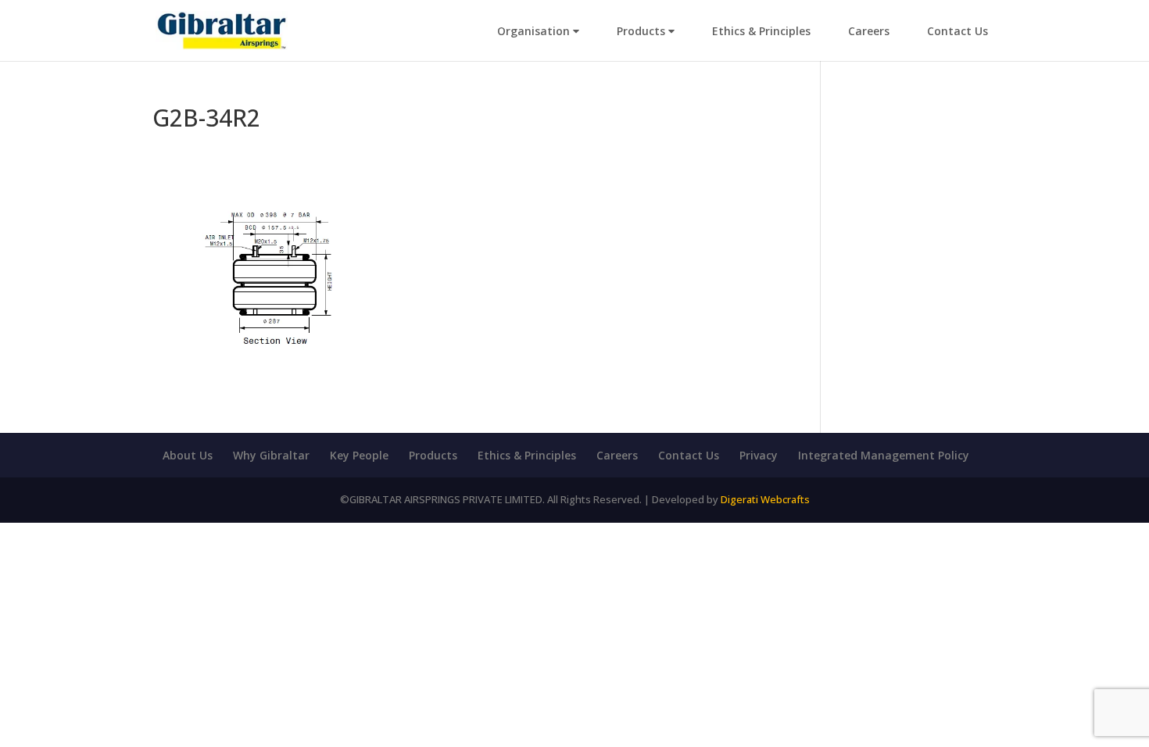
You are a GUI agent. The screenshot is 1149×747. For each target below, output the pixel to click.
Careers (868, 30)
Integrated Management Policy (883, 455)
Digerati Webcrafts (765, 499)
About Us (188, 455)
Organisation (535, 30)
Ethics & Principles (761, 30)
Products (642, 30)
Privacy (758, 455)
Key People (359, 455)
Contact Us (957, 30)
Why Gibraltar (271, 455)
